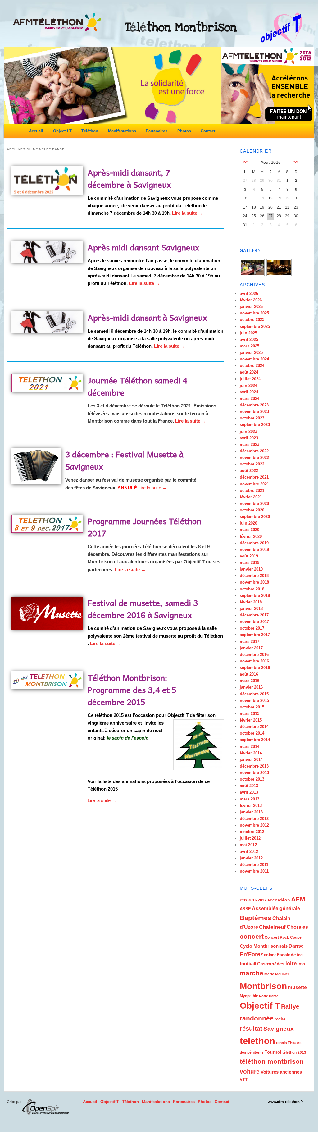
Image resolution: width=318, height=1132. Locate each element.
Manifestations (122, 131)
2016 (252, 900)
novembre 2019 (254, 549)
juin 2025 (248, 333)
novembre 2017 (254, 621)
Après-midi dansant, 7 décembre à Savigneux (129, 178)
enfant (270, 954)
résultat (251, 1028)
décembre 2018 (254, 575)
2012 (243, 900)
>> (295, 162)
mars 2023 (249, 444)
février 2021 (251, 497)
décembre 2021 (254, 477)
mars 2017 (249, 641)
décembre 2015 (254, 694)
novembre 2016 (254, 661)
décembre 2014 (254, 726)
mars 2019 (249, 562)
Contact (208, 131)
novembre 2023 (254, 411)
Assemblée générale (276, 908)
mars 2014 (249, 746)
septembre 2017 (255, 634)
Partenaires (156, 131)
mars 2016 (249, 680)
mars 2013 (249, 799)
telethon (257, 1041)
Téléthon (89, 131)
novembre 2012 (254, 825)
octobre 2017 (252, 628)
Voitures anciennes (281, 1072)
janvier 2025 (251, 352)
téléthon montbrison (272, 1061)
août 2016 (249, 674)
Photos (184, 131)
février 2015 (251, 720)
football (248, 963)
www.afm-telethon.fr (285, 1102)
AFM (298, 899)
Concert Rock (277, 937)
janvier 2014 (251, 759)
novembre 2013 (254, 772)
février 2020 (251, 536)
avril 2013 (249, 792)
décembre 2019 (254, 543)
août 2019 (249, 556)
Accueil (36, 131)
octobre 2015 (252, 707)
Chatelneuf (272, 927)
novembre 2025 (254, 313)
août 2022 (249, 470)
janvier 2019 (251, 569)
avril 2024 (249, 392)
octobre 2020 (252, 510)
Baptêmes (255, 917)
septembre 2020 (255, 516)
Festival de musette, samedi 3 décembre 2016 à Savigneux (143, 608)
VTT (244, 1079)
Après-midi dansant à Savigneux (147, 317)
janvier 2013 (251, 812)
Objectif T (62, 131)
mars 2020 (249, 529)
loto (301, 963)
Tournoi (273, 1052)
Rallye (290, 1006)
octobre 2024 (252, 365)
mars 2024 (249, 398)
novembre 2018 (254, 582)
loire (291, 963)
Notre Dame (268, 996)
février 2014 (251, 753)
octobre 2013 (252, 779)
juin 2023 (248, 431)
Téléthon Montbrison (181, 27)
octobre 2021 (252, 490)
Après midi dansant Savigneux (143, 247)
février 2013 (251, 805)
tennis (281, 1043)
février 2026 (251, 300)
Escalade (286, 954)
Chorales (297, 927)
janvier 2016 (251, 687)
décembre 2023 (254, 405)
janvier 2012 (251, 858)
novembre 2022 (254, 457)
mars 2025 (249, 346)
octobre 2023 (252, 418)
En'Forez (251, 954)
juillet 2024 (250, 379)
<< (245, 162)
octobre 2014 (252, 733)
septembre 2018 (255, 595)
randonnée (257, 1018)
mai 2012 (248, 844)
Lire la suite (187, 213)
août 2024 (249, 372)
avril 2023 (249, 438)
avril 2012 (249, 851)
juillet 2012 (250, 838)
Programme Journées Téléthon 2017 (144, 526)
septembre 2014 (255, 739)
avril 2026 (249, 293)
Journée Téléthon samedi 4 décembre (137, 386)
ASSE (245, 908)
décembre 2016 (254, 654)
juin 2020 (248, 523)
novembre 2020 (254, 503)
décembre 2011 (254, 864)
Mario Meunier (276, 974)
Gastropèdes (270, 963)
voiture (250, 1071)
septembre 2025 (255, 326)
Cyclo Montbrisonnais (264, 946)
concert (252, 936)
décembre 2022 (254, 451)
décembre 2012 (254, 818)
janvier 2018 (251, 608)
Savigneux (278, 1028)
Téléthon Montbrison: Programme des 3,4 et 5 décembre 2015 (132, 689)
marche (251, 973)
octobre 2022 (252, 464)
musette (297, 987)
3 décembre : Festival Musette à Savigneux (124, 460)
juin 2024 (248, 385)
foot (300, 955)
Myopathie (249, 996)
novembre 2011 (254, 871)
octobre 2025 (252, 319)
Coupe (296, 937)
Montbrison (263, 986)
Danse (296, 946)
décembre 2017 (254, 615)
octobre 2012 (252, 831)
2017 (262, 900)
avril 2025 (249, 339)
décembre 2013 (254, 766)
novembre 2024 (254, 359)
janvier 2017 (251, 648)
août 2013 (249, 785)
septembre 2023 (255, 424)
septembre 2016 (255, 667)
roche (280, 1019)
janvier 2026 (251, 306)
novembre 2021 (254, 484)
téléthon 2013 (294, 1052)
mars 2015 (249, 713)
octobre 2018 (252, 589)
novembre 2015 (254, 700)
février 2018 (251, 602)
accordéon (278, 899)
